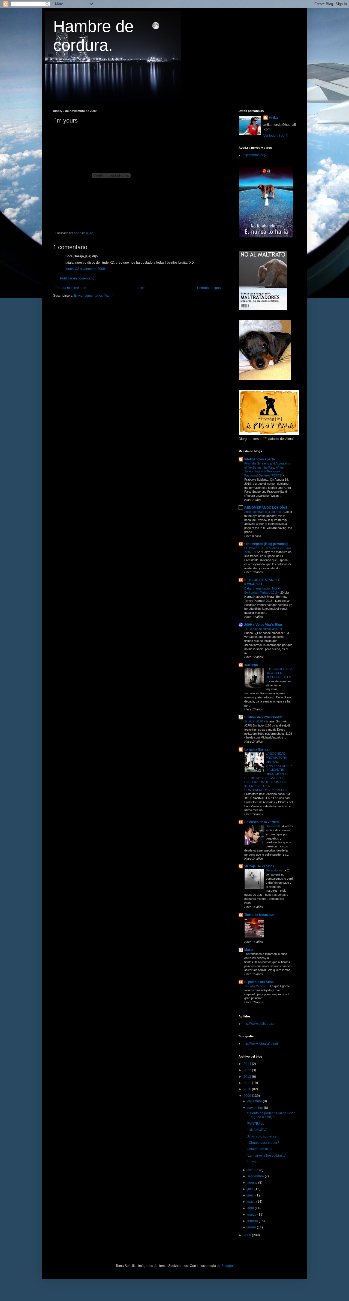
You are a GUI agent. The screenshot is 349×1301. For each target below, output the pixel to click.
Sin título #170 (254, 721)
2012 (247, 1077)
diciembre (255, 1101)
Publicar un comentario (77, 278)
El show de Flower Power (263, 717)
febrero (253, 1221)
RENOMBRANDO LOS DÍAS (265, 508)
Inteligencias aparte (259, 459)
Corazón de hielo (259, 1149)
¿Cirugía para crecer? (263, 1143)
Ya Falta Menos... (256, 986)
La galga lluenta (256, 749)
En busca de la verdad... (262, 822)
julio (250, 1189)
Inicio (142, 288)
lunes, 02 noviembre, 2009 (85, 269)
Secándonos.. (275, 870)
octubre (253, 1170)
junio (251, 1195)
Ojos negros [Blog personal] (266, 544)
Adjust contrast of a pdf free (263, 511)
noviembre (255, 1108)
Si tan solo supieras (261, 1136)
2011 (247, 1083)
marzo (252, 1214)
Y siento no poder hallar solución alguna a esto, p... (271, 1115)
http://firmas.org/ (254, 155)
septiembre (256, 1176)
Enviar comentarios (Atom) (93, 295)
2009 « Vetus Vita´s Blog (263, 625)
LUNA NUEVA (257, 1130)
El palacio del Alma (259, 982)
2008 (247, 1235)
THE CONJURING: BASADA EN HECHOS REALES (279, 673)
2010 (247, 1089)
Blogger (227, 1266)
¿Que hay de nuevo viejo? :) (263, 628)
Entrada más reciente (70, 288)
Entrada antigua (209, 288)
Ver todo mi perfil (275, 136)
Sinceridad (273, 826)
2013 (247, 1070)
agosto (252, 1182)
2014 (247, 1064)
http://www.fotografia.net (260, 1044)
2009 (247, 1096)
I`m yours (253, 1162)
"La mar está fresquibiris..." (266, 1155)
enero (252, 1227)
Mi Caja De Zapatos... (260, 866)
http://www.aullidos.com (260, 1024)
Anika (273, 118)
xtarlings (251, 665)
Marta (248, 950)
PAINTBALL (255, 1124)
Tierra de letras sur (259, 915)
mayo (251, 1202)
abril (251, 1208)
